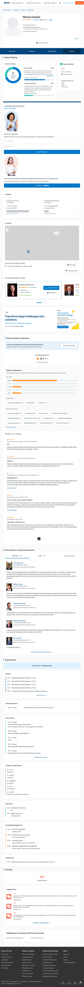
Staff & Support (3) (30, 423)
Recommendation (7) (14, 413)
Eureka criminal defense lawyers (14, 938)
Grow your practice (68, 3)
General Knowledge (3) (64, 418)
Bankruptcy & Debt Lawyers (50, 954)
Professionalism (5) (14, 418)
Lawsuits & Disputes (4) (15, 403)
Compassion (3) (48, 418)
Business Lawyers (47, 957)
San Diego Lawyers (27, 976)
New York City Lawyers (28, 954)
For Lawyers (4, 968)
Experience (52, 51)
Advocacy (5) (43, 413)
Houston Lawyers (26, 962)
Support (65, 959)
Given (41, 556)
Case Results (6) (30, 413)
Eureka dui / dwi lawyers (37, 938)
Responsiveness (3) (14, 423)
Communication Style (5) (59, 413)
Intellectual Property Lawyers (50, 973)
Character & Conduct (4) (32, 418)
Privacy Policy (14, 981)
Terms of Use (4, 981)
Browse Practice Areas (7, 962)
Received (16, 556)
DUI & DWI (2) (31, 403)
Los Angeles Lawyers (27, 957)
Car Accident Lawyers (48, 968)
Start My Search (42, 152)
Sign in (80, 3)
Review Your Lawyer (6, 957)
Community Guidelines (35, 981)
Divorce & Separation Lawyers (51, 970)
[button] (28, 251)
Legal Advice (4, 959)
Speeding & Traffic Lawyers (50, 976)
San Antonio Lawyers (27, 973)
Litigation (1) (42, 403)
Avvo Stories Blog (6, 965)
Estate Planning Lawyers (49, 965)
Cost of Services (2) (62, 423)
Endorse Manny (70, 556)
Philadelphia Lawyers (27, 968)
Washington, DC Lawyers (28, 965)
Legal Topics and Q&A (49, 3)
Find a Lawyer (5, 954)
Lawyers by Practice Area (33, 3)
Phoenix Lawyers (26, 970)
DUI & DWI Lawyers (48, 962)
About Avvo (66, 954)
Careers (65, 957)
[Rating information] (51, 20)
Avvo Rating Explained (69, 962)
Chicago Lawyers (26, 959)
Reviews (32, 51)
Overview (12, 51)
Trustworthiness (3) (46, 423)
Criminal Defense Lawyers (50, 959)
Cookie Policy (23, 981)
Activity (72, 51)
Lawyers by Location (16, 3)
